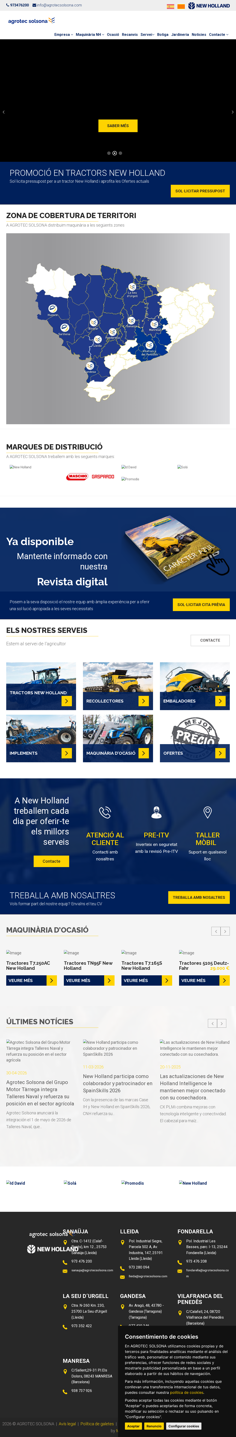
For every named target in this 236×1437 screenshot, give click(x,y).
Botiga (162, 34)
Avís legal (67, 1423)
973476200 (19, 5)
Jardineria (180, 34)
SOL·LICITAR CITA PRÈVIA (201, 604)
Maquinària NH (89, 34)
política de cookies (186, 1392)
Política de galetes (97, 1423)
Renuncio (154, 1426)
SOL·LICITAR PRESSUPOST (200, 191)
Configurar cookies (183, 1426)
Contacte (217, 34)
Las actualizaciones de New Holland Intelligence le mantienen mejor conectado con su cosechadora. (160, 1087)
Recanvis (130, 34)
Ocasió (113, 34)
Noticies (199, 34)
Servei (146, 34)
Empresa (62, 34)
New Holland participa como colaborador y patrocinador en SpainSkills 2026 (86, 1083)
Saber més (118, 125)
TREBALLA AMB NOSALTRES (199, 897)
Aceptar (133, 1426)
